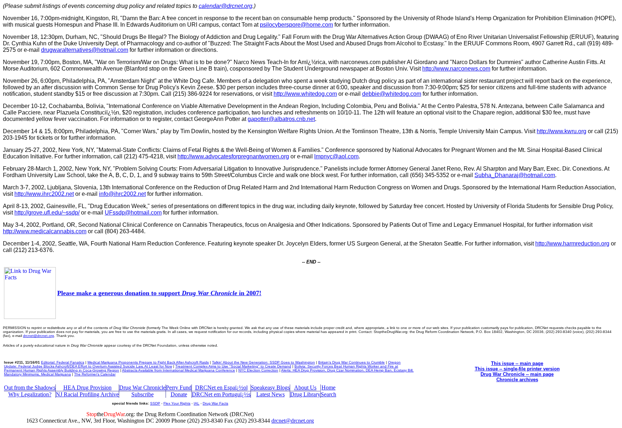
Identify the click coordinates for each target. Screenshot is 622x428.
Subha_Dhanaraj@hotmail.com (514, 175)
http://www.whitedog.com (305, 94)
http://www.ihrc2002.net (44, 194)
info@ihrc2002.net (122, 194)
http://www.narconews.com (456, 69)
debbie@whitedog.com (391, 94)
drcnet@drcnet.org (38, 336)
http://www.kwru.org (561, 131)
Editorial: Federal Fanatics (62, 362)
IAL (196, 403)
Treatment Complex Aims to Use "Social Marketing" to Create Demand (233, 366)
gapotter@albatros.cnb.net (281, 119)
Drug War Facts (215, 403)
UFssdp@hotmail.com (133, 213)
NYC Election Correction (258, 370)
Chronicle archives (517, 379)
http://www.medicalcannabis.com (44, 231)
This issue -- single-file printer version (517, 368)
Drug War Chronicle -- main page (517, 374)
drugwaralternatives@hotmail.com (84, 50)
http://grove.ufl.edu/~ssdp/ (47, 213)
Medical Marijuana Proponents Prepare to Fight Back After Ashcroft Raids (148, 362)
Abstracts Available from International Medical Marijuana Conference (178, 370)
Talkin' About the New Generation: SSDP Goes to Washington (263, 362)
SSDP (155, 403)
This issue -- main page (517, 363)
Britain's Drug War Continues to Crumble (351, 362)
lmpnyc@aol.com (336, 156)
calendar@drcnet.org (225, 6)
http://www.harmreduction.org (572, 243)
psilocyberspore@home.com (296, 25)
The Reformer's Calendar (95, 374)
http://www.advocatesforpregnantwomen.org (233, 156)
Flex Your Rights (176, 403)
